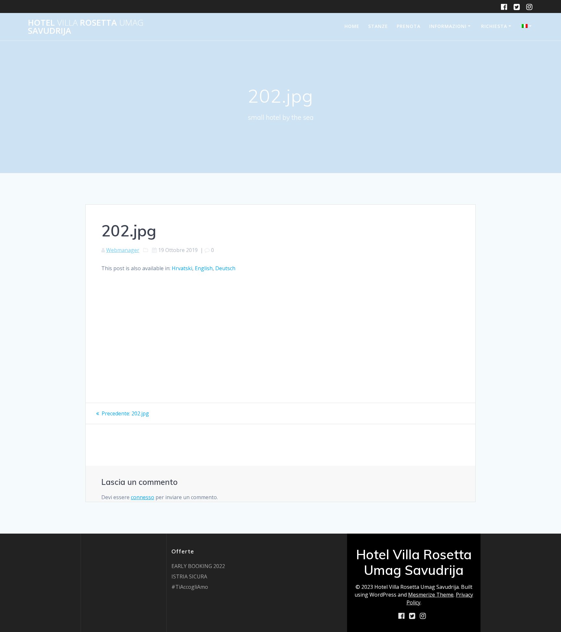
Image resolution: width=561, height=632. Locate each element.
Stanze (378, 26)
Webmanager (122, 250)
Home (351, 26)
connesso (142, 497)
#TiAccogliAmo (189, 586)
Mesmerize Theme (431, 594)
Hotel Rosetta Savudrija (85, 27)
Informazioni (448, 26)
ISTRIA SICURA (189, 576)
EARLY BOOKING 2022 (198, 566)
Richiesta (494, 26)
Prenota (408, 26)
